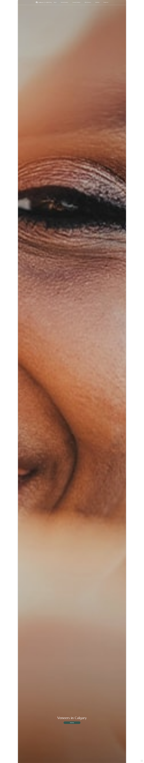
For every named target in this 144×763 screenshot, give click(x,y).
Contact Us (105, 2)
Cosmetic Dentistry (76, 2)
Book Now (72, 722)
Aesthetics (97, 2)
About (55, 2)
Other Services (88, 2)
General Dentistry (64, 2)
